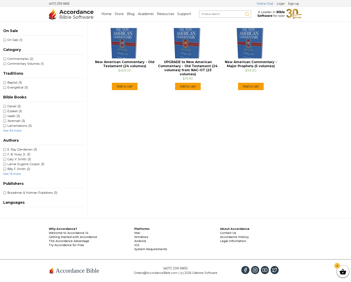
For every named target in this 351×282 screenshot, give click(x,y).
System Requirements (150, 249)
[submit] (247, 14)
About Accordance (234, 229)
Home (107, 14)
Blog (131, 14)
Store (119, 14)
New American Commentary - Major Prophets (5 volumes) (251, 64)
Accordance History (234, 237)
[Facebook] (245, 270)
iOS (136, 245)
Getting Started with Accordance (73, 237)
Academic (146, 14)
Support (184, 14)
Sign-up (293, 3)
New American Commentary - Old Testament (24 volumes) (124, 64)
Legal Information (233, 241)
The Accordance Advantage (69, 241)
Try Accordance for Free (66, 245)
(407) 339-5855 (59, 3)
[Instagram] (255, 270)
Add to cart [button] (125, 86)
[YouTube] (265, 270)
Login (281, 3)
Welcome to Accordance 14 (68, 233)
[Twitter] (275, 270)
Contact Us (228, 233)
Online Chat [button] (265, 3)
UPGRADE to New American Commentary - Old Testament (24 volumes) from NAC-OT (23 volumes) (188, 68)
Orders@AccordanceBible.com (156, 273)
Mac (137, 233)
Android (140, 241)
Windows (141, 237)
